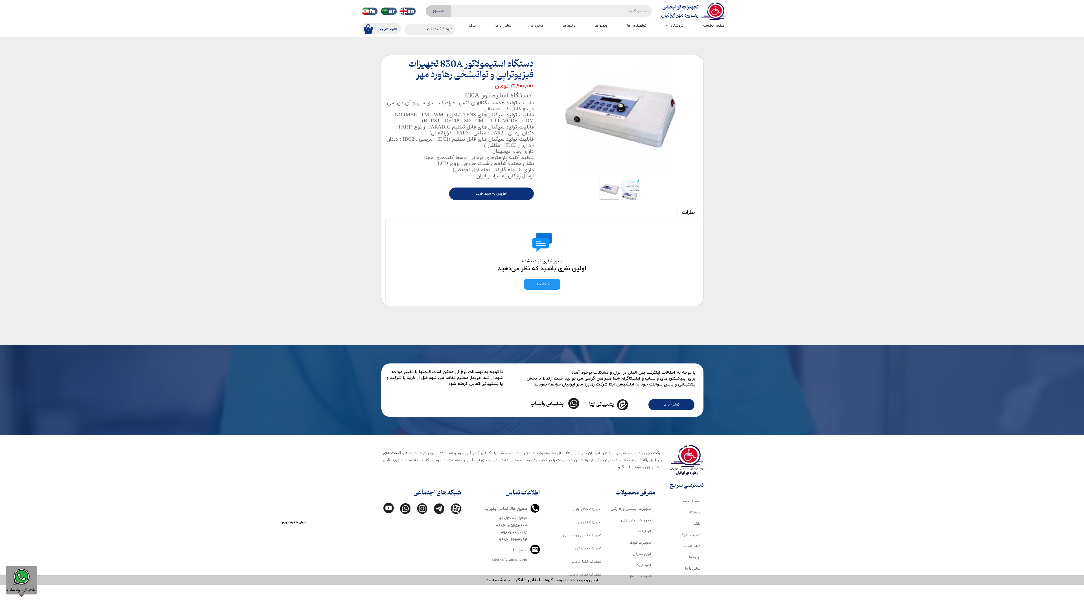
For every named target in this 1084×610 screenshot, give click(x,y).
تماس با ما (503, 25)
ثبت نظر (542, 284)
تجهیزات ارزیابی (590, 522)
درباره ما (537, 25)
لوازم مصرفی (642, 554)
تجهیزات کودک (640, 543)
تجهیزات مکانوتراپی (587, 509)
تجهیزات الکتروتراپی (636, 520)
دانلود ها (569, 25)
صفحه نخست (713, 25)
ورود (449, 29)
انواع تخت (643, 531)
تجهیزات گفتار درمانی (586, 561)
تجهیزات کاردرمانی (588, 548)
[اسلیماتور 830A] (620, 118)
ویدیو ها (601, 25)
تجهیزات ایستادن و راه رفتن (631, 509)
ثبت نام (434, 29)
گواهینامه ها (637, 25)
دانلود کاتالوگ (690, 535)
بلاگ (472, 25)
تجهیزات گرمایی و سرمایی (582, 535)
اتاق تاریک (643, 565)
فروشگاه (676, 25)
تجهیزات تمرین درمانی (585, 574)
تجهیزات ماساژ (640, 576)
